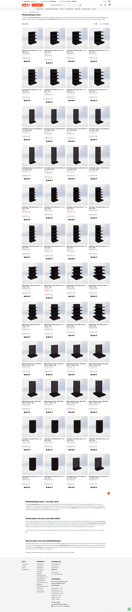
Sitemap (24, 567)
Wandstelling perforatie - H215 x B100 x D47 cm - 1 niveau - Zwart (54, 129)
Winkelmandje (40, 588)
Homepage (24, 12)
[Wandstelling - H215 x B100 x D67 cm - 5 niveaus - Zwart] (99, 194)
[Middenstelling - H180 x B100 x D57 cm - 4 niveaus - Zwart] (77, 312)
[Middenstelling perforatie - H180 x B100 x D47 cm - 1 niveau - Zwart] (54, 389)
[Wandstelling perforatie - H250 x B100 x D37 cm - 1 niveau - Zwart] (32, 155)
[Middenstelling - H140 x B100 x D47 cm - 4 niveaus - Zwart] (54, 273)
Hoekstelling (39, 571)
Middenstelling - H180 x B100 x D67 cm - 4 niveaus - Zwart (99, 325)
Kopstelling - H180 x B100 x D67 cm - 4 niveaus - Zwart (98, 90)
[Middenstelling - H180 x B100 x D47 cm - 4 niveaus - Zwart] (54, 312)
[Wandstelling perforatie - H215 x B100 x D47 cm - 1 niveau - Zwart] (54, 116)
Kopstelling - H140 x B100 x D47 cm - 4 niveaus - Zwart (54, 51)
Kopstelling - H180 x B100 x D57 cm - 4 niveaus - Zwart (76, 90)
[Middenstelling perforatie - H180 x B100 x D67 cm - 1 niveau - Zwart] (99, 389)
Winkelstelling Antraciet (42, 577)
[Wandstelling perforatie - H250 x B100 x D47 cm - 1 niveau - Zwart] (54, 155)
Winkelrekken (40, 567)
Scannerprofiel (40, 590)
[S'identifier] (105, 5)
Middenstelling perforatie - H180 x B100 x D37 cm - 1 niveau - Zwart (31, 402)
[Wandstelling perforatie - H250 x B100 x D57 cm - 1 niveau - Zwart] (77, 155)
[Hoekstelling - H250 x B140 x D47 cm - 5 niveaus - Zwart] (32, 464)
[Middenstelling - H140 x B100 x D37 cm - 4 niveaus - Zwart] (32, 273)
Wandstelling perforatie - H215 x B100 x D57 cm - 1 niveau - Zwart (77, 129)
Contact (24, 565)
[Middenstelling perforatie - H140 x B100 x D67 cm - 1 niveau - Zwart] (99, 351)
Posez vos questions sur (61, 606)
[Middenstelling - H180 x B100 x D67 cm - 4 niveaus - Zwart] (99, 312)
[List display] (96, 23)
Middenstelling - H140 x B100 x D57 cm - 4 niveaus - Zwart (76, 286)
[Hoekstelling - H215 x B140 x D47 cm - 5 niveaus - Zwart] (54, 426)
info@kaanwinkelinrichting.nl (60, 604)
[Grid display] (94, 23)
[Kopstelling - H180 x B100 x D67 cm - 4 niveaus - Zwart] (99, 77)
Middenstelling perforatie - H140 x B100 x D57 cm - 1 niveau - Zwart (76, 364)
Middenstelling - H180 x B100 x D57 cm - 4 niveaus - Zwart (76, 325)
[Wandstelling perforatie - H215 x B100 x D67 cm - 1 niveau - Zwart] (99, 116)
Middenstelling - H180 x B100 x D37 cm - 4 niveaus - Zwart (32, 325)
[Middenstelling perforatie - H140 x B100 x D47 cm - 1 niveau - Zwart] (54, 351)
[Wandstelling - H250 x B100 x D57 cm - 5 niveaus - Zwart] (77, 234)
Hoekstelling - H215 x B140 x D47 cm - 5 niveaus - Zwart (54, 439)
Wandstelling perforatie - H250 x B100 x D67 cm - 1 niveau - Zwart (99, 168)
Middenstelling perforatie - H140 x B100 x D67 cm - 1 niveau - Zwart (98, 364)
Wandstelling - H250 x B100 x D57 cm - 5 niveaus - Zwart (77, 247)
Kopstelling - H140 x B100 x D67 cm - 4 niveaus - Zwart (99, 51)
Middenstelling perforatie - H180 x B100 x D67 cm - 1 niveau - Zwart (98, 402)
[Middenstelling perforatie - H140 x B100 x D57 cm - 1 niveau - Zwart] (77, 351)
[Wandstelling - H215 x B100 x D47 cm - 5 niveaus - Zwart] (54, 194)
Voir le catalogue (37, 5)
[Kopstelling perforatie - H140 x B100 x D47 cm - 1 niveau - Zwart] (99, 464)
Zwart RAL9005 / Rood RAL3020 (28, 61)
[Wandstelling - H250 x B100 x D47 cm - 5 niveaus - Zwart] (54, 234)
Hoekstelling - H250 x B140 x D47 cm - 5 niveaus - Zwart (32, 477)
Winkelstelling (39, 9)
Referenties (78, 9)
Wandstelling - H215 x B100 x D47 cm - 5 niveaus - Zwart (54, 207)
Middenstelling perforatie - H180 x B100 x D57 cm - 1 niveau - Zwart (76, 402)
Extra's (94, 9)
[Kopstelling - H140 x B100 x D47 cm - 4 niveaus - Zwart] (54, 38)
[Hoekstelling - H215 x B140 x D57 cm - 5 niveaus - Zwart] (77, 426)
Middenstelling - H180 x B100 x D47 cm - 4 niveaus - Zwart (54, 325)
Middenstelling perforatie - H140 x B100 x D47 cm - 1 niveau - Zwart (54, 364)
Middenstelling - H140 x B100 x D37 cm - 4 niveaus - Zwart (32, 286)
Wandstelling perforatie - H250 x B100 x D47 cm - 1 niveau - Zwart (54, 168)
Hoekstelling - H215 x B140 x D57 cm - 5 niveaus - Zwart (77, 439)
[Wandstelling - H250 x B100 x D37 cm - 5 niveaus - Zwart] (32, 234)
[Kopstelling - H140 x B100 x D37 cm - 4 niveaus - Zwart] (32, 38)
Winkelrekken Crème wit (42, 582)
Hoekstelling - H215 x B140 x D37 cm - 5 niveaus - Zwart (32, 439)
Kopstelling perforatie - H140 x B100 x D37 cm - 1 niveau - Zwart (76, 477)
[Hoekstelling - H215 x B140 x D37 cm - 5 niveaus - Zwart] (32, 426)
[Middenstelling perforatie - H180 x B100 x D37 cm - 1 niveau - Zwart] (32, 389)
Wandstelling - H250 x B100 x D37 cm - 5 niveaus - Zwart (32, 247)
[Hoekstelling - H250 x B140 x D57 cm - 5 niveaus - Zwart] (54, 464)
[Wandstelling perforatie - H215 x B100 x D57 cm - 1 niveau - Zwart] (77, 116)
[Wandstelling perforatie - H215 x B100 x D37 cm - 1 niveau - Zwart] (32, 116)
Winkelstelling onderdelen (51, 9)
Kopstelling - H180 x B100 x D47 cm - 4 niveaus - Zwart (54, 90)
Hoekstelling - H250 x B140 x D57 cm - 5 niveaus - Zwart (54, 477)
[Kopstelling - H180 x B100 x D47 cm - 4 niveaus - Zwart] (54, 77)
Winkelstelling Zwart (41, 575)
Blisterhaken (39, 584)
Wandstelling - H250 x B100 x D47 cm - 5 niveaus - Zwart (54, 247)
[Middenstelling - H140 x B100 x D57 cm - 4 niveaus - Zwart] (77, 273)
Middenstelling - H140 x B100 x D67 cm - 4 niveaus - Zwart (99, 286)
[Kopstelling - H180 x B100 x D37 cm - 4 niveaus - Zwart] (32, 77)
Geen (22, 61)
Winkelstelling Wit (41, 580)
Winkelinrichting (86, 9)
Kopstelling (39, 573)
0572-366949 (56, 602)
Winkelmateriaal (69, 9)
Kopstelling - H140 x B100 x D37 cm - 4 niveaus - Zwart (32, 51)
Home (24, 561)
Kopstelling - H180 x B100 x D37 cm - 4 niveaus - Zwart (32, 90)
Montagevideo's (25, 569)
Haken (61, 9)
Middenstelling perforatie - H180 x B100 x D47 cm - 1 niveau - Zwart (54, 402)
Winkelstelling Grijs (41, 578)
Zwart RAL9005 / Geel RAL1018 (30, 61)
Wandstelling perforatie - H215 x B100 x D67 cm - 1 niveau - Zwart (99, 129)
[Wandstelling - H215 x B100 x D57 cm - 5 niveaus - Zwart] (77, 194)
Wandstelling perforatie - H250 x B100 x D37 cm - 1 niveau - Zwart (32, 168)
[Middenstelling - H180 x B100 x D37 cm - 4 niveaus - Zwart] (32, 312)
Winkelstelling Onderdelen (42, 586)
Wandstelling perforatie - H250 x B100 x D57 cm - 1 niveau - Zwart (77, 168)
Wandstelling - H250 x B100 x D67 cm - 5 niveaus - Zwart (99, 247)
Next (108, 493)
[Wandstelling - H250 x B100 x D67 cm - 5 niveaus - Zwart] (99, 234)
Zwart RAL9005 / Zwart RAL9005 (24, 61)
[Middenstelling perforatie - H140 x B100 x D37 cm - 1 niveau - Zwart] (32, 351)
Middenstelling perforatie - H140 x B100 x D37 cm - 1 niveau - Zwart (32, 364)
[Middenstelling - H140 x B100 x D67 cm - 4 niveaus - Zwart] (99, 273)
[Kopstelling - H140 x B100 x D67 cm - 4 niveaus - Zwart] (99, 38)
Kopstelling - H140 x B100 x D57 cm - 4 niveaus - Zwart (76, 51)
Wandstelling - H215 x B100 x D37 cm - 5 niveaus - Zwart (32, 207)
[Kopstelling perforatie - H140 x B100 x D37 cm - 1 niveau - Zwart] (77, 464)
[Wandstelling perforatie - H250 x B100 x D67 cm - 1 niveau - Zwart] (99, 155)
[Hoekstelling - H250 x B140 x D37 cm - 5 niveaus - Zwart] (99, 426)
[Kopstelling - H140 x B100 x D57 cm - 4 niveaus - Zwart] (77, 38)
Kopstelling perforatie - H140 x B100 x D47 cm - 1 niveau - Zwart (99, 477)
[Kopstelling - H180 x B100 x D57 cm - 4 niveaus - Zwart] (77, 77)
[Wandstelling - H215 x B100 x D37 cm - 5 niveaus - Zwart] (32, 194)
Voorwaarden (25, 564)
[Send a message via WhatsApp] (129, 609)
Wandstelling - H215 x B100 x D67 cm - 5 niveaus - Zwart (99, 207)
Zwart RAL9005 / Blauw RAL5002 (26, 61)
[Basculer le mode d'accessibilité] (109, 1)
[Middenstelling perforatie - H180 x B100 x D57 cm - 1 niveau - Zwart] (77, 389)
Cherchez (80, 5)
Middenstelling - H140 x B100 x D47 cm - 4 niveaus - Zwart (54, 286)
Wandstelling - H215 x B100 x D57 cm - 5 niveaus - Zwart (77, 207)
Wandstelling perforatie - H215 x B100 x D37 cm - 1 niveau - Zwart (32, 129)
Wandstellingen (40, 569)
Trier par (101, 23)
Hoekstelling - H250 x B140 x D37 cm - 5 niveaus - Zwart (99, 439)
